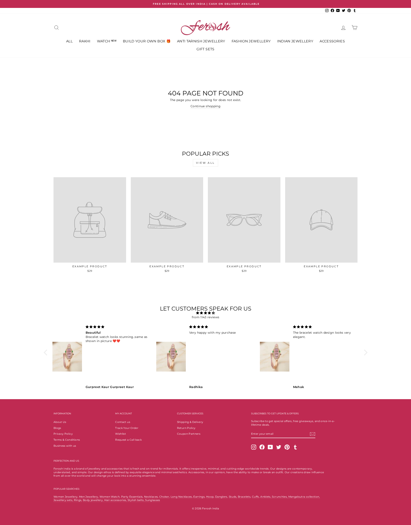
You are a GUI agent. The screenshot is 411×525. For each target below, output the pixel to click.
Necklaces (151, 496)
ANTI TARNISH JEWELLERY (201, 41)
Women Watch (110, 496)
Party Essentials (132, 496)
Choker (164, 496)
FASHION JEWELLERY (251, 41)
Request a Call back (128, 439)
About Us (60, 422)
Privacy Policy (63, 433)
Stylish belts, (136, 500)
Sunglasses (152, 500)
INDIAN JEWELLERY (295, 41)
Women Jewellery (65, 496)
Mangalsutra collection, (304, 496)
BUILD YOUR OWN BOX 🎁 (147, 41)
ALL (69, 41)
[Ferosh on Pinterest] (287, 447)
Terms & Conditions (67, 439)
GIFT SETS (205, 49)
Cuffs (255, 496)
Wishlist (120, 433)
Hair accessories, (116, 500)
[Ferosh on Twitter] (278, 447)
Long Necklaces (181, 496)
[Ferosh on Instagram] (253, 447)
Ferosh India (62, 468)
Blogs (57, 428)
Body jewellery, (93, 500)
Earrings (199, 496)
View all (205, 162)
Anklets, (266, 496)
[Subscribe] (312, 434)
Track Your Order (126, 428)
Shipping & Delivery (190, 422)
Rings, (78, 500)
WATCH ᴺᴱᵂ (106, 41)
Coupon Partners (188, 433)
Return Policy (186, 428)
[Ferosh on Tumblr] (295, 447)
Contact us (122, 422)
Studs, (233, 496)
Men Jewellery (88, 496)
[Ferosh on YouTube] (270, 447)
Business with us (65, 445)
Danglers (221, 496)
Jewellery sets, (64, 500)
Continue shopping (205, 106)
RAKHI (85, 41)
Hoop (210, 496)
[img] (205, 313)
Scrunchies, (280, 496)
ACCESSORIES (332, 41)
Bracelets (244, 496)
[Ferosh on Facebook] (262, 447)
